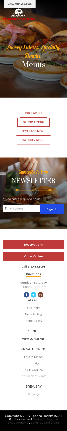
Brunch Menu (33, 122)
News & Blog (33, 314)
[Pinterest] (50, 3)
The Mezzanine (33, 369)
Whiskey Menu (33, 140)
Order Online (33, 256)
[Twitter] (45, 3)
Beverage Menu (33, 131)
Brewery (33, 394)
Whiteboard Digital (46, 422)
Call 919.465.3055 (33, 266)
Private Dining (33, 357)
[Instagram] (40, 295)
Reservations (33, 244)
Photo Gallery (33, 320)
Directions (33, 274)
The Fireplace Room (33, 376)
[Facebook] (41, 3)
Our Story (33, 308)
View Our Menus (33, 339)
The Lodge (33, 363)
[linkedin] (55, 3)
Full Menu (33, 113)
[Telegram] (60, 3)
